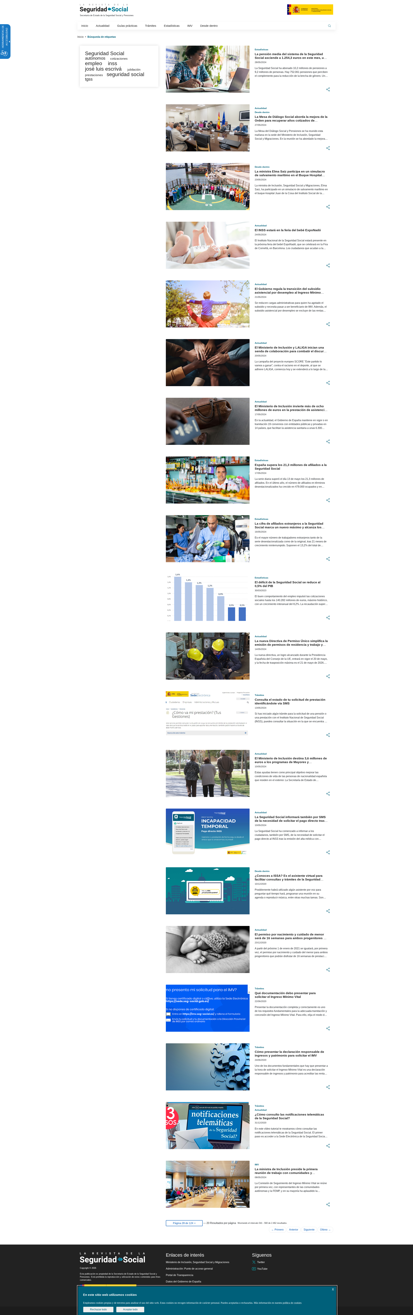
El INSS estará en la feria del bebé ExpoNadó (288, 230)
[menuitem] (84, 26)
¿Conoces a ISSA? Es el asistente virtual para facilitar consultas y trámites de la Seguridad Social (288, 879)
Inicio (80, 36)
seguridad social (125, 74)
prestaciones (94, 75)
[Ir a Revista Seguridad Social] (110, 8)
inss (112, 63)
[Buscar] (329, 26)
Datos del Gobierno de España (183, 1281)
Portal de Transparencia (179, 1275)
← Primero (277, 1229)
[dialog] (207, 1300)
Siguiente (309, 1229)
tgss (89, 79)
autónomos (95, 58)
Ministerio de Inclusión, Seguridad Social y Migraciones (197, 1262)
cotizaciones (119, 58)
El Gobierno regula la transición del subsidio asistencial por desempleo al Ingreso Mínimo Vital (288, 292)
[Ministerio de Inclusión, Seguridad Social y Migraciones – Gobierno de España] (310, 9)
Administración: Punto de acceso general (189, 1268)
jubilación (134, 69)
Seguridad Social (104, 53)
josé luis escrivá (103, 69)
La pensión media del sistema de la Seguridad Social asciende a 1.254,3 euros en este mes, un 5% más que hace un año (290, 57)
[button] (328, 89)
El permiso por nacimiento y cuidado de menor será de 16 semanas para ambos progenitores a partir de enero (290, 938)
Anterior (293, 1229)
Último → (325, 1229)
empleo (93, 63)
